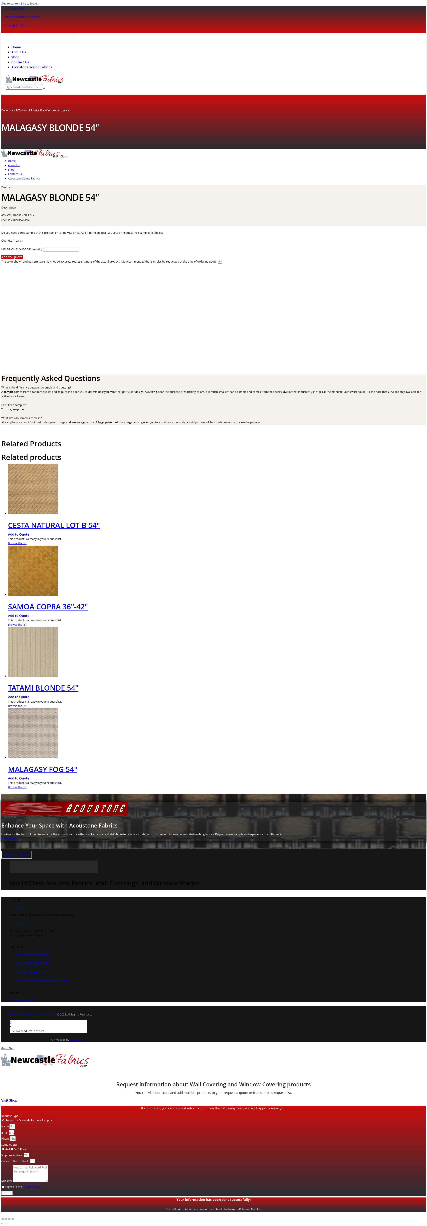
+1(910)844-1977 (33, 972)
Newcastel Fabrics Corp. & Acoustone (33, 1014)
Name (5, 1126)
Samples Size (9, 1144)
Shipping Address (12, 1155)
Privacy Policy (31, 1187)
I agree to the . (22, 1187)
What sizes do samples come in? (21, 418)
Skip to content (10, 3)
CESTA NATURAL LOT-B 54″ (54, 525)
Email (5, 1132)
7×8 (25, 1149)
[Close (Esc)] (12, 1218)
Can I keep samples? (14, 405)
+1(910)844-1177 (15, 25)
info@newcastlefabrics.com (22, 17)
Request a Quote (16, 1120)
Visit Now (9, 838)
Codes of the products (15, 1161)
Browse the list (17, 543)
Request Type (9, 1116)
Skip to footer (29, 3)
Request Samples (41, 1120)
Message (7, 1181)
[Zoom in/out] (2, 1218)
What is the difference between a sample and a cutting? (36, 387)
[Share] (9, 1218)
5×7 (16, 1149)
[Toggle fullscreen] (6, 1218)
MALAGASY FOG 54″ (42, 769)
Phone (5, 1138)
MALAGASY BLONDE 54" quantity (21, 249)
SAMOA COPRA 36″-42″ (48, 606)
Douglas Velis (78, 1040)
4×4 (8, 1149)
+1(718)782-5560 (15, 8)
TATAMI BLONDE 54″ (43, 688)
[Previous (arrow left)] (2, 1223)
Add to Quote (12, 257)
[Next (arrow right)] (6, 1223)
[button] (213, 387)
